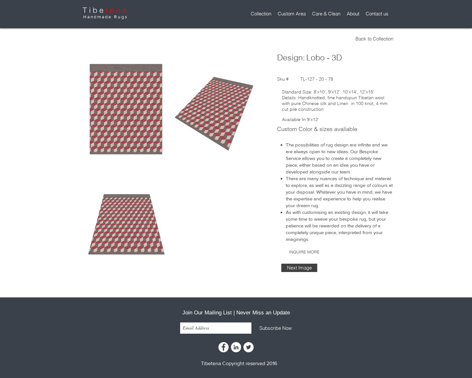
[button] (261, 13)
